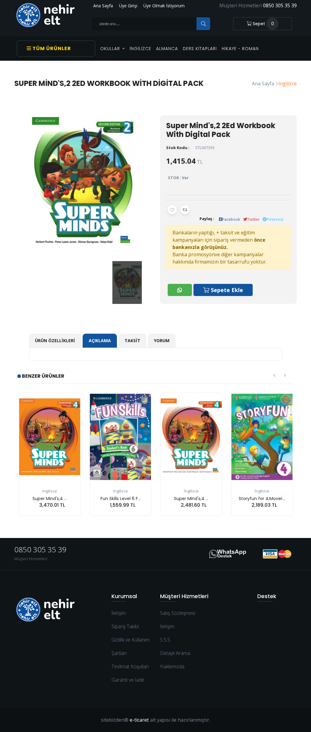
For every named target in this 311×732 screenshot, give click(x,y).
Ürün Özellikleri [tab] (55, 340)
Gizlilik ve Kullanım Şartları (130, 646)
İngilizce (140, 49)
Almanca (167, 49)
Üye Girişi (128, 6)
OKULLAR (110, 49)
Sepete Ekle (226, 290)
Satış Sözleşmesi (177, 613)
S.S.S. (165, 639)
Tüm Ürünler (51, 48)
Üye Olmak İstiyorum (164, 6)
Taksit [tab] (132, 340)
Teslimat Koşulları (130, 666)
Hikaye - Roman (240, 49)
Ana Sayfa (103, 6)
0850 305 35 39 (280, 5)
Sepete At (56, 516)
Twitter (253, 219)
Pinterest (275, 219)
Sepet (262, 24)
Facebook (231, 219)
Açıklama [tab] (100, 340)
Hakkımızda (172, 666)
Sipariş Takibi (125, 626)
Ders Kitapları (200, 49)
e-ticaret (139, 720)
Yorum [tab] (161, 340)
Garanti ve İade (127, 679)
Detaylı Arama (175, 653)
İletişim (118, 613)
